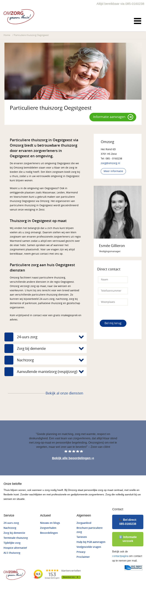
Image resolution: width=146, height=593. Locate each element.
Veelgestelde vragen (89, 547)
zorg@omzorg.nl (110, 163)
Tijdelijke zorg (12, 542)
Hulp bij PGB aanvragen (91, 542)
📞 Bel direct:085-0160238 (128, 521)
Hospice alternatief (15, 547)
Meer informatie (113, 171)
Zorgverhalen (48, 527)
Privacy (81, 552)
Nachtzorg (10, 527)
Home (7, 35)
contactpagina (120, 555)
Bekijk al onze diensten (64, 393)
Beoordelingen (49, 532)
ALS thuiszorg (12, 552)
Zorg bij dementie (14, 532)
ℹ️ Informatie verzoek (128, 539)
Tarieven (82, 537)
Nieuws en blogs (50, 523)
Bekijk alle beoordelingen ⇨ (73, 458)
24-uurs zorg (11, 523)
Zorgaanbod (84, 523)
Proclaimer (83, 556)
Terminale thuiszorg (16, 537)
